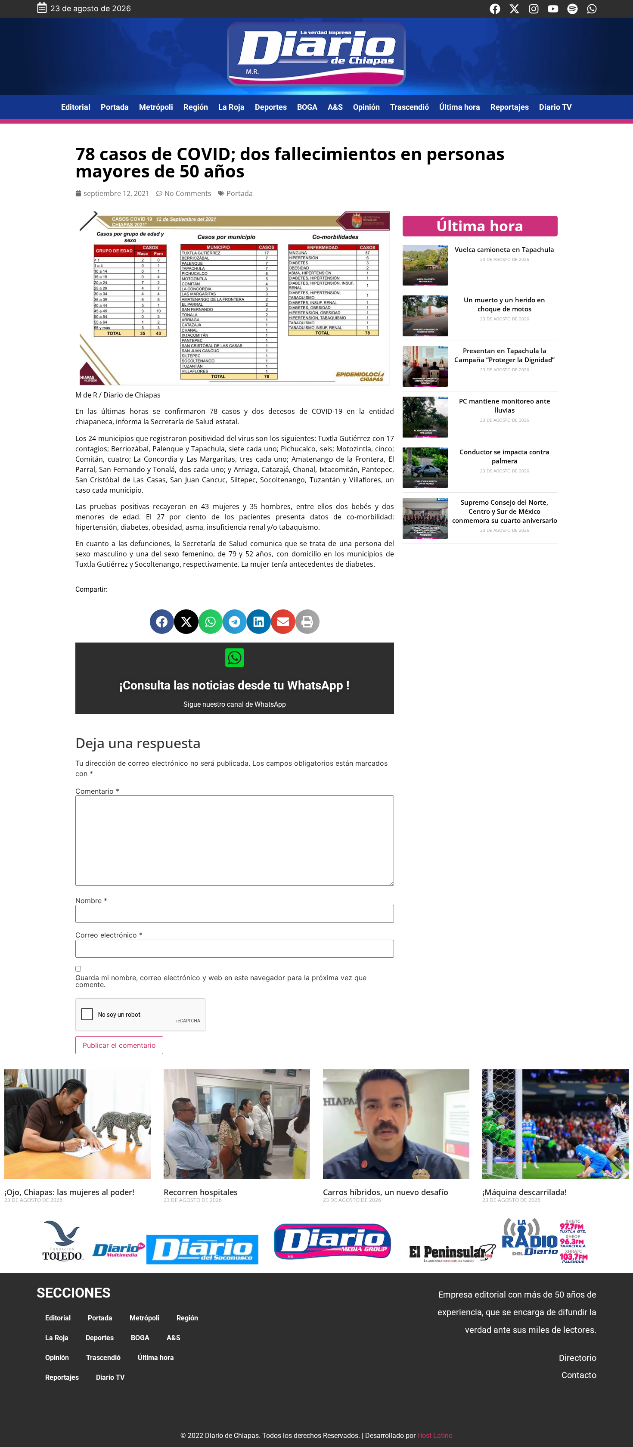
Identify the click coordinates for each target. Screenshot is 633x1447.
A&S (335, 107)
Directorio (577, 1358)
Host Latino (435, 1435)
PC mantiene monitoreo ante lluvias (504, 405)
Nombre (91, 900)
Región (195, 107)
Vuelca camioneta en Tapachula (504, 249)
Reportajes (509, 107)
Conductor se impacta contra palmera (504, 456)
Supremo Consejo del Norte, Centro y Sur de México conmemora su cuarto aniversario (504, 511)
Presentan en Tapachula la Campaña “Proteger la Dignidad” (504, 355)
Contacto (579, 1375)
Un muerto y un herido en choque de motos (504, 304)
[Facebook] (495, 8)
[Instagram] (533, 8)
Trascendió (409, 107)
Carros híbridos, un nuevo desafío (385, 1192)
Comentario (97, 791)
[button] (162, 621)
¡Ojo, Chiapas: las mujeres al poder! (69, 1192)
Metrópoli (156, 107)
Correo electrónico (109, 935)
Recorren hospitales (201, 1192)
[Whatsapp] (591, 8)
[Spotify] (572, 8)
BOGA (307, 107)
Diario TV (555, 107)
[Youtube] (553, 8)
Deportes (271, 107)
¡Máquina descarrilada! (524, 1192)
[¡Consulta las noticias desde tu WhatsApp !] (234, 657)
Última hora (459, 107)
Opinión (366, 107)
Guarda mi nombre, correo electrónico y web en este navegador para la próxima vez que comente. (220, 981)
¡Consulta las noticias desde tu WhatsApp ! (234, 685)
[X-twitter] (514, 8)
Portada (115, 107)
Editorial (75, 107)
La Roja (231, 107)
